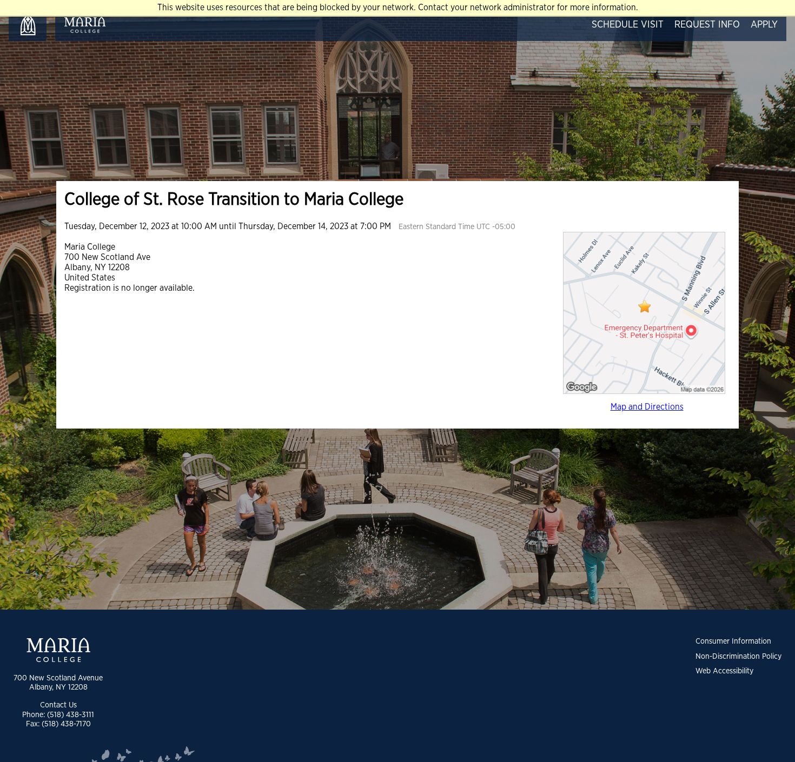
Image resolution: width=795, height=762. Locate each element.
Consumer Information (733, 641)
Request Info (707, 25)
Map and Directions (647, 407)
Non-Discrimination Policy (738, 656)
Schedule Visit (628, 25)
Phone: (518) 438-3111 (58, 715)
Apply (764, 25)
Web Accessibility (724, 671)
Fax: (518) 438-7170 (58, 724)
